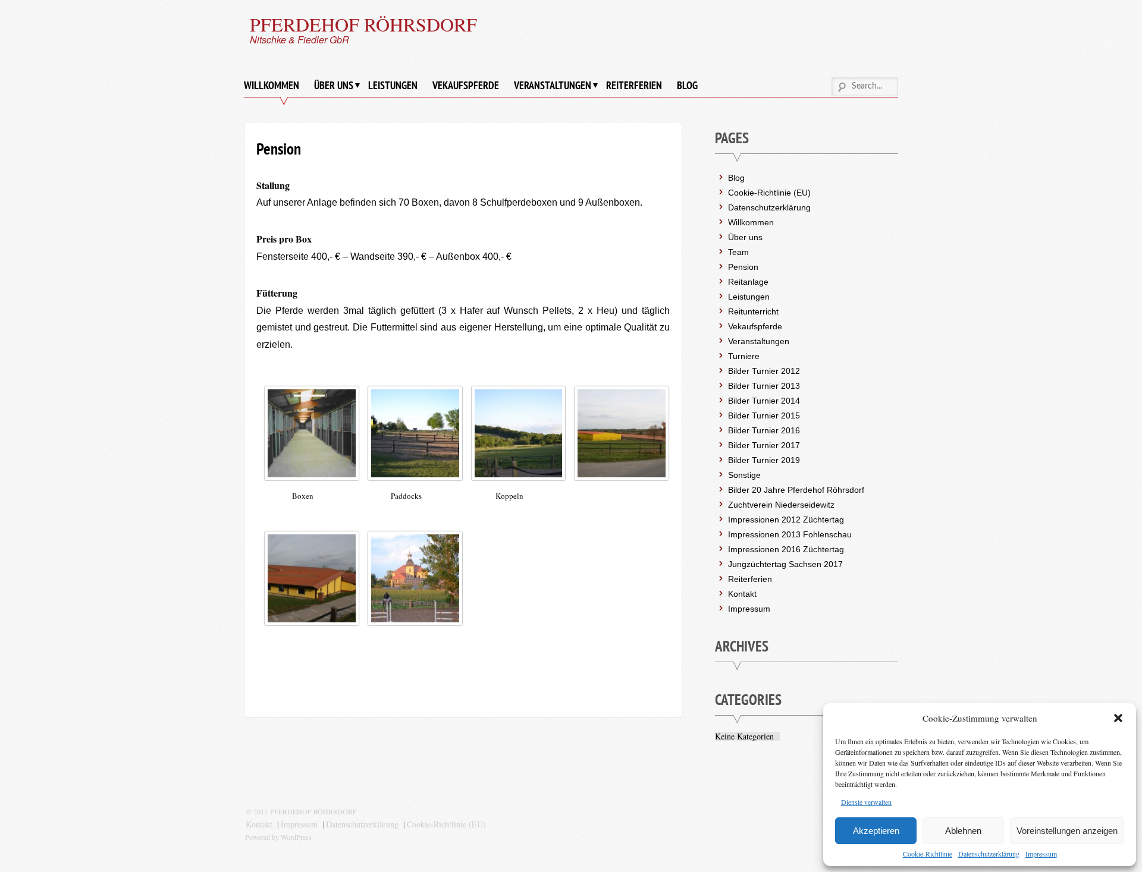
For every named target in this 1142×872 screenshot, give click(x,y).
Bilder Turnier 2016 (764, 430)
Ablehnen (963, 831)
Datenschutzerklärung (988, 853)
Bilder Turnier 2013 (764, 386)
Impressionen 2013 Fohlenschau (790, 534)
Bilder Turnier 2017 (764, 445)
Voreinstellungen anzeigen (1067, 831)
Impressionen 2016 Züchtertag (786, 549)
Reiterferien (634, 85)
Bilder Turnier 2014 (764, 400)
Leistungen (393, 85)
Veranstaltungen (552, 85)
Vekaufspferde (465, 85)
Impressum (1041, 853)
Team (738, 252)
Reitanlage (748, 282)
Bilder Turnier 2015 (764, 415)
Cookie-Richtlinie (927, 853)
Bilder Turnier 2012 (764, 371)
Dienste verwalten (866, 802)
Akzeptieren (876, 831)
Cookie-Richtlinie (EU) (769, 192)
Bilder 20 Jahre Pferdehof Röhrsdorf (796, 490)
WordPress (296, 837)
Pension (743, 267)
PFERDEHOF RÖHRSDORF (363, 24)
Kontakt (742, 594)
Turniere (744, 356)
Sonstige (744, 475)
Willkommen (271, 85)
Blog (687, 85)
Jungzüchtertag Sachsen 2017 (785, 564)
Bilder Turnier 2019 (764, 460)
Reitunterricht (753, 311)
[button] (1118, 718)
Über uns (333, 85)
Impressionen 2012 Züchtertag (786, 519)
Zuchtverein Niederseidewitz (781, 504)
